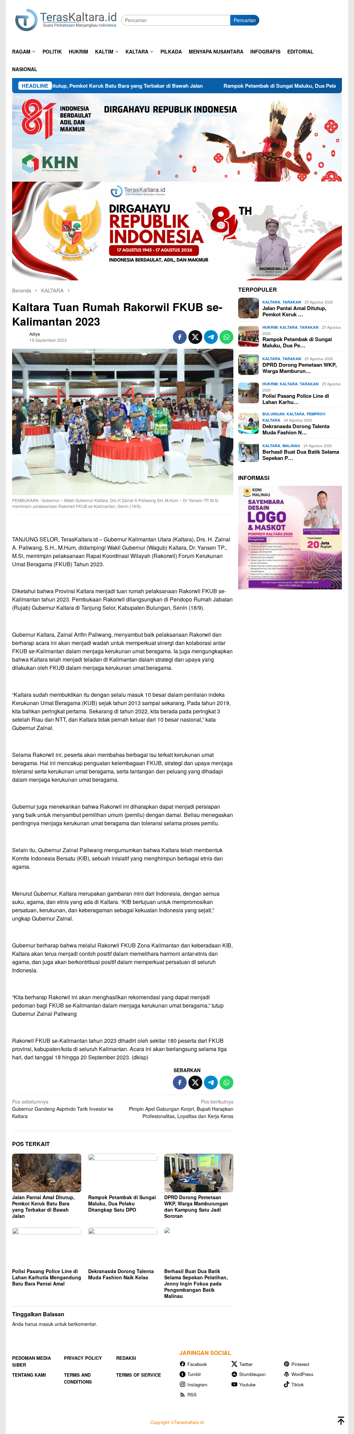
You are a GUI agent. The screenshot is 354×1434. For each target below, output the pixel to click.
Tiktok (297, 1384)
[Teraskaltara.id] (66, 19)
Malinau (291, 445)
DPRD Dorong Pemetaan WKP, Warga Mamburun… (299, 368)
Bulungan (273, 413)
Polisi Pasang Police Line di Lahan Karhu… (295, 399)
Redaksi (126, 1358)
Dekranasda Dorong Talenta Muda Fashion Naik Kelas (121, 1274)
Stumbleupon (252, 1374)
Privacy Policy (83, 1358)
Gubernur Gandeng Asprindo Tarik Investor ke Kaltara (62, 1108)
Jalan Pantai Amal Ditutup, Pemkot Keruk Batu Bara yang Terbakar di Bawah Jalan (43, 1206)
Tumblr (194, 1374)
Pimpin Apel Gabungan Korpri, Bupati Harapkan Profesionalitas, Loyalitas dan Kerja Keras (181, 1108)
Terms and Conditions (78, 1378)
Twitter (245, 1364)
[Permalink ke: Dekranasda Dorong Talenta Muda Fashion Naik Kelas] (122, 1247)
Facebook (197, 1364)
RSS (192, 1394)
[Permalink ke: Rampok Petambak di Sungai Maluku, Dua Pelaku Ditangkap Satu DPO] (122, 1173)
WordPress (302, 1374)
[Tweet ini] (195, 337)
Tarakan (291, 302)
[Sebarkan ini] (180, 337)
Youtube (247, 1384)
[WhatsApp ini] (226, 337)
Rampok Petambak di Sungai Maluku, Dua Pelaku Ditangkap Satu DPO (263, 86)
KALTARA (271, 302)
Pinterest (300, 1364)
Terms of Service (138, 1375)
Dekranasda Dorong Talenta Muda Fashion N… (295, 429)
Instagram (197, 1384)
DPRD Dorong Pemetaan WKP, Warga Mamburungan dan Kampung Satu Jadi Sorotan (196, 1206)
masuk (46, 1323)
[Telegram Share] (211, 337)
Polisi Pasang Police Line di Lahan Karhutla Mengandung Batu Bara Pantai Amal (46, 1277)
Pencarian (245, 20)
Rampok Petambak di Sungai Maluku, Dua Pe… (297, 342)
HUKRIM (270, 327)
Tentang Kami (29, 1375)
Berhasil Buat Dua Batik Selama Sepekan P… (300, 455)
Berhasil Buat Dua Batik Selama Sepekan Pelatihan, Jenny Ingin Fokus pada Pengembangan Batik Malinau (196, 1283)
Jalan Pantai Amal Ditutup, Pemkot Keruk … (294, 311)
